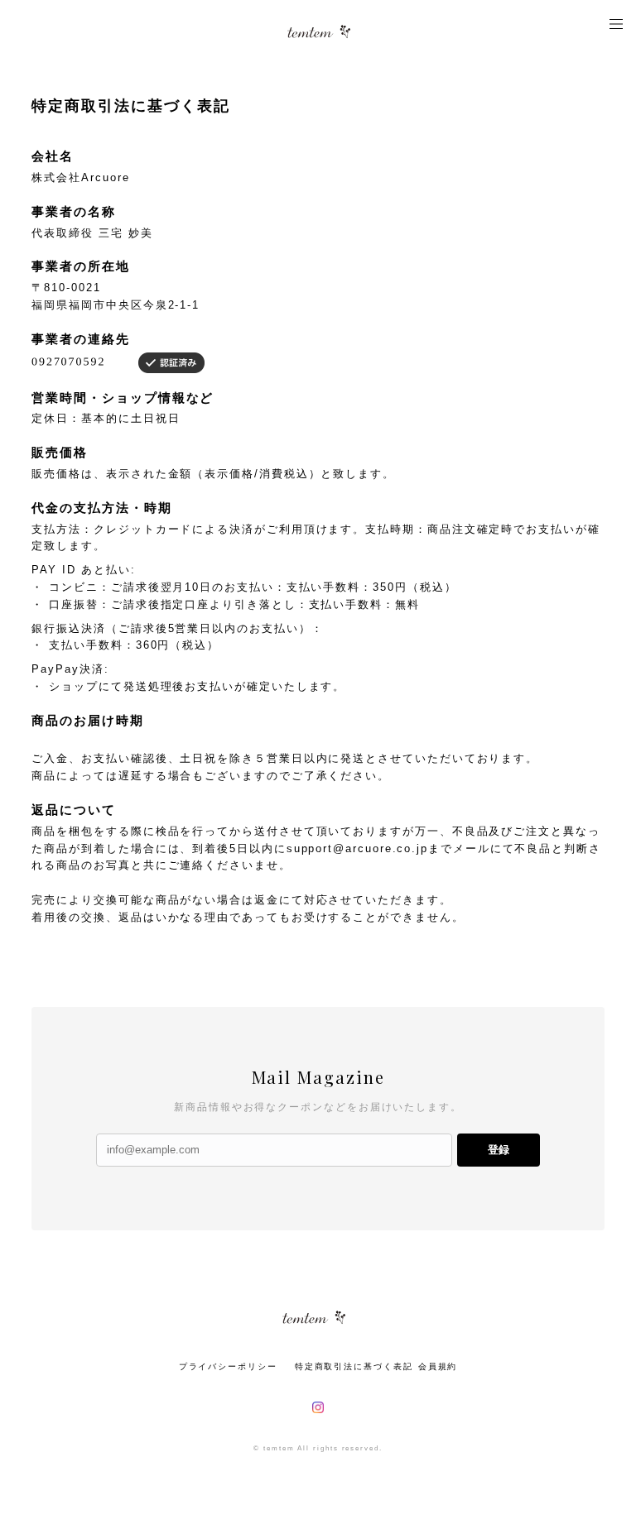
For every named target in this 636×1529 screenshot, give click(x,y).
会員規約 (438, 1366)
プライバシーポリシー (228, 1366)
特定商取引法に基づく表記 (354, 1366)
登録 (498, 1149)
